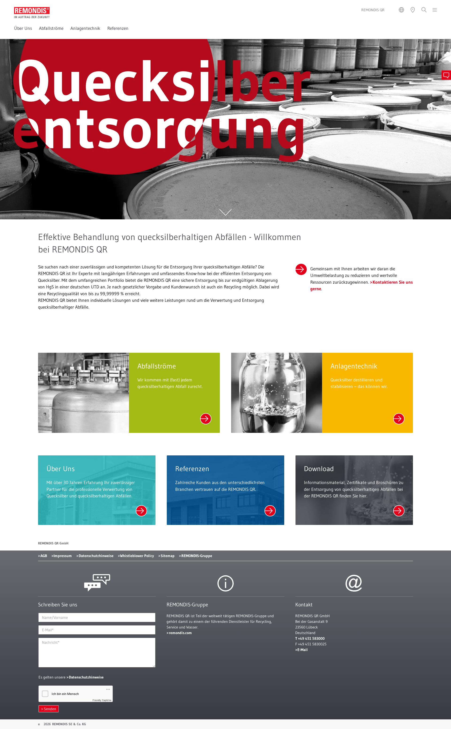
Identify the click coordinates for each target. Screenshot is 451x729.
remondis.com (180, 632)
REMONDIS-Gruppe (196, 555)
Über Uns (23, 28)
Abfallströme (51, 28)
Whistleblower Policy (137, 555)
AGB (43, 555)
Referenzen (117, 28)
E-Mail (302, 649)
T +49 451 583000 (310, 638)
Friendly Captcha (102, 700)
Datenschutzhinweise (96, 555)
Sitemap (168, 555)
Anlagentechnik (85, 28)
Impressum (63, 555)
